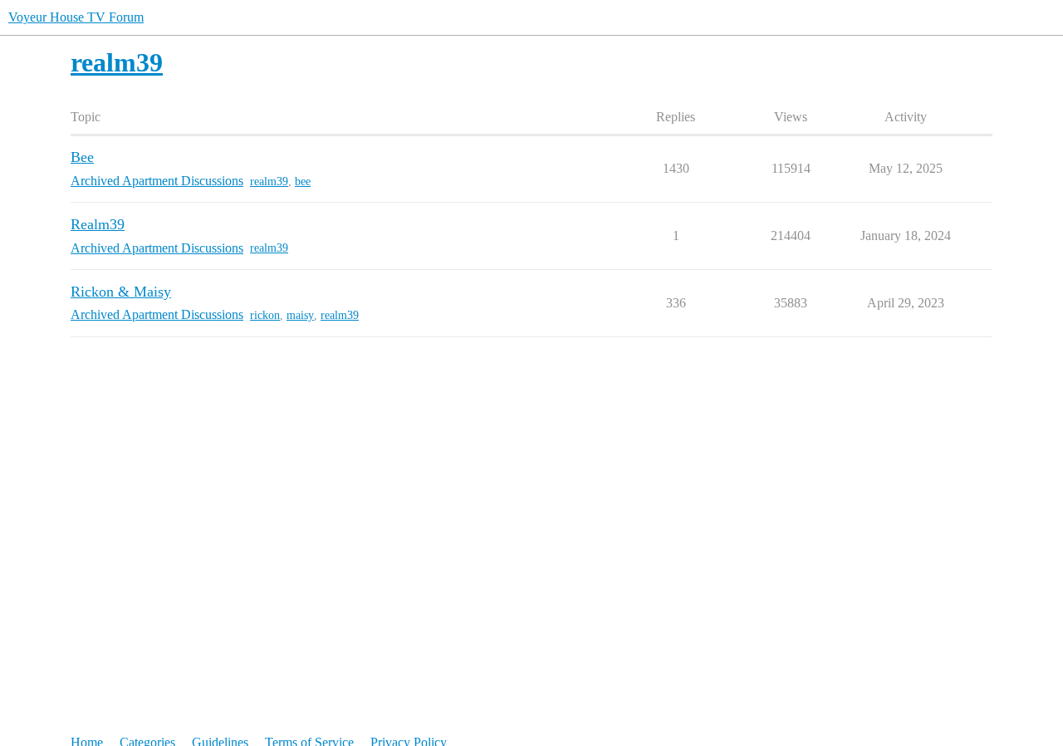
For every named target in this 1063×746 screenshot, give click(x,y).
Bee (82, 157)
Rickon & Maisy (121, 291)
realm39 (269, 181)
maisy (300, 315)
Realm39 (98, 224)
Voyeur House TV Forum (76, 17)
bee (303, 181)
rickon (265, 315)
